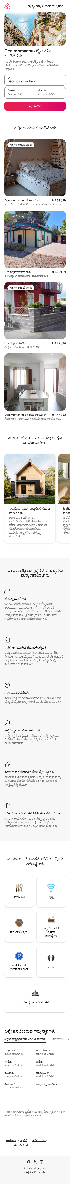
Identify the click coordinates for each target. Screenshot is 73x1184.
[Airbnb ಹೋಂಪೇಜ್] (7, 6)
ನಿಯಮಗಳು (40, 1172)
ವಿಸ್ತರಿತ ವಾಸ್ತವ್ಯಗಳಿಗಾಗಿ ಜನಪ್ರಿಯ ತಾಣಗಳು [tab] (25, 1039)
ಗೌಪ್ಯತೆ (27, 1172)
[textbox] (19, 94)
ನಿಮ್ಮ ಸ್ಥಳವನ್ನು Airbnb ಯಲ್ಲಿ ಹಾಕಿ (44, 6)
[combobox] (35, 81)
